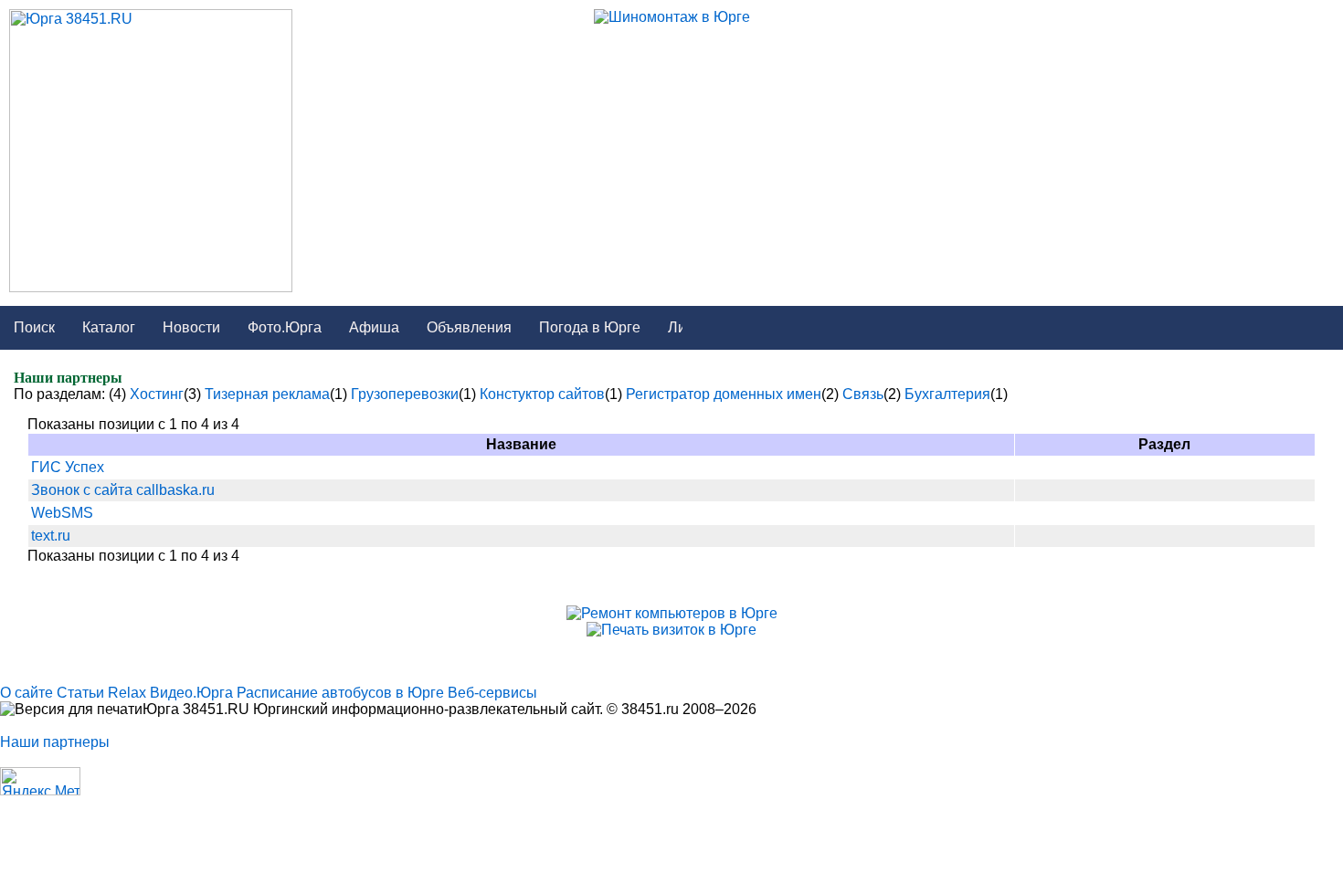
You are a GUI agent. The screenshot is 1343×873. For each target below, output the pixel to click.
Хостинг (157, 394)
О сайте (26, 692)
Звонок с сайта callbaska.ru (123, 490)
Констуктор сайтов (542, 394)
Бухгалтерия (947, 394)
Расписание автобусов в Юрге (340, 692)
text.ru (50, 535)
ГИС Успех (67, 467)
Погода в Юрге (589, 327)
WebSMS (62, 513)
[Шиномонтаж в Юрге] (672, 17)
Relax (127, 692)
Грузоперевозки (405, 394)
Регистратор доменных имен (723, 394)
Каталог (108, 327)
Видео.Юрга (191, 692)
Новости (191, 327)
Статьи (80, 692)
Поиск (34, 327)
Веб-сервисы (492, 692)
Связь (862, 394)
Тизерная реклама (267, 394)
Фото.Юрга (285, 327)
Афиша (374, 327)
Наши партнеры (55, 742)
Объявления (469, 327)
